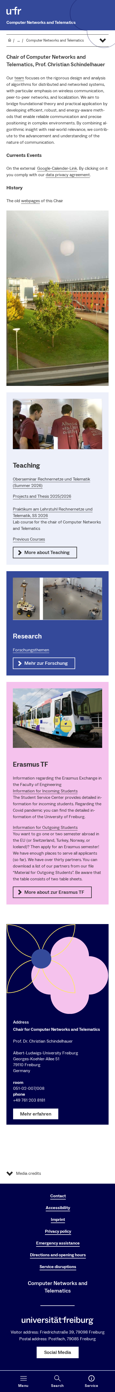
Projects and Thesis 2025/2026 (42, 496)
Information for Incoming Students (45, 791)
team (19, 78)
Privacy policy (58, 1231)
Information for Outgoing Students (45, 827)
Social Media (57, 1352)
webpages (30, 201)
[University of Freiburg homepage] (13, 11)
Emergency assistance (58, 1243)
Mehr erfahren (35, 1114)
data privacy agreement (68, 175)
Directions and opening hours (58, 1255)
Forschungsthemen (31, 650)
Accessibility (58, 1207)
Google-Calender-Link (57, 168)
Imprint (58, 1219)
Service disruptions (58, 1266)
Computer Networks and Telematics (41, 22)
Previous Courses (29, 539)
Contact (58, 1196)
